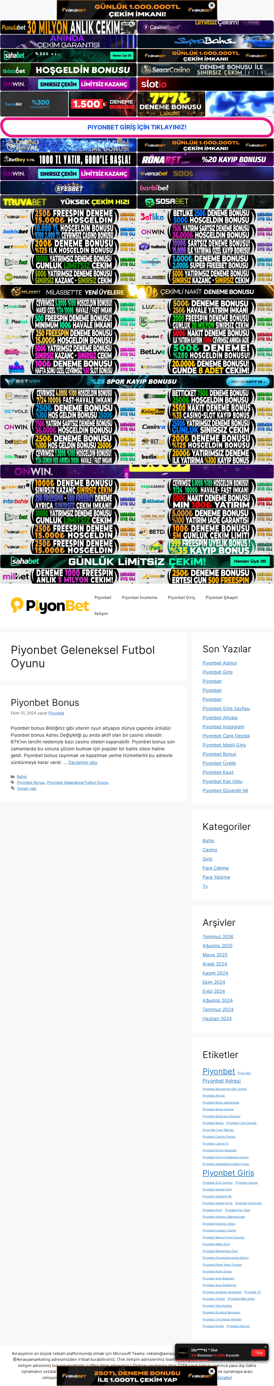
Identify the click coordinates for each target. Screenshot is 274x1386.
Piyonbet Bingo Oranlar (218, 1109)
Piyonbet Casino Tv (216, 1143)
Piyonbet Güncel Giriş (217, 1189)
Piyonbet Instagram (223, 726)
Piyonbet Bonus (45, 702)
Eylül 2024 (214, 991)
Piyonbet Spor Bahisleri (218, 1278)
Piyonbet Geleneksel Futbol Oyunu (77, 782)
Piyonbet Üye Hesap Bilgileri (222, 1319)
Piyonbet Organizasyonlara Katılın (226, 1258)
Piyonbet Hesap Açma (218, 1203)
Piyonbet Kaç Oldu (222, 781)
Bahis (22, 776)
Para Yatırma (216, 877)
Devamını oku (82, 762)
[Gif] (137, 291)
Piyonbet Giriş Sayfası (226, 708)
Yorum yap (26, 788)
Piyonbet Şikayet (222, 597)
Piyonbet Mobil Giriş (224, 745)
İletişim (101, 613)
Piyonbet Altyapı (220, 717)
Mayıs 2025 (215, 954)
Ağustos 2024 (218, 1000)
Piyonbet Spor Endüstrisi (219, 1285)
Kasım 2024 (215, 973)
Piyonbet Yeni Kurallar (217, 1305)
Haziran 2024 (217, 1018)
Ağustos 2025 (218, 945)
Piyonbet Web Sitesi (241, 1299)
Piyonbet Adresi (220, 663)
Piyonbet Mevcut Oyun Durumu (223, 1237)
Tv (205, 886)
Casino (210, 849)
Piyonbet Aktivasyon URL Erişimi (225, 1089)
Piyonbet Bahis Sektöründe (221, 1102)
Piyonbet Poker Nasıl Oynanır (222, 1264)
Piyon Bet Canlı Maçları (218, 1130)
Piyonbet (102, 597)
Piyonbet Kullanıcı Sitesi (219, 1223)
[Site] (68, 216)
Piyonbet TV (252, 1292)
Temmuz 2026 (218, 936)
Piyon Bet (244, 1073)
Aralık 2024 (215, 964)
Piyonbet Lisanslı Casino (219, 1230)
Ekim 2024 (214, 982)
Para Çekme (216, 868)
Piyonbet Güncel (246, 1182)
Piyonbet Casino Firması (219, 1136)
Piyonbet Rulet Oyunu (217, 1271)
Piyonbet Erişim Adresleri (220, 1150)
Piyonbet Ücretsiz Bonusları (221, 1312)
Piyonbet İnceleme (139, 597)
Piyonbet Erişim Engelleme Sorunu (226, 1157)
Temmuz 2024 (218, 1009)
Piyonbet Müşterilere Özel (220, 1251)
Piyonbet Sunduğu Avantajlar (222, 1292)
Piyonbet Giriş (181, 597)
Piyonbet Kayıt (218, 772)
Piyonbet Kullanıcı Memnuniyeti (224, 1217)
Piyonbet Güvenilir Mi (225, 790)
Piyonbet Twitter (214, 1299)
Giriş (207, 859)
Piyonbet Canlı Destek (226, 736)
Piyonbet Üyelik (219, 763)
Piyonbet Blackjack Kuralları (222, 1116)
